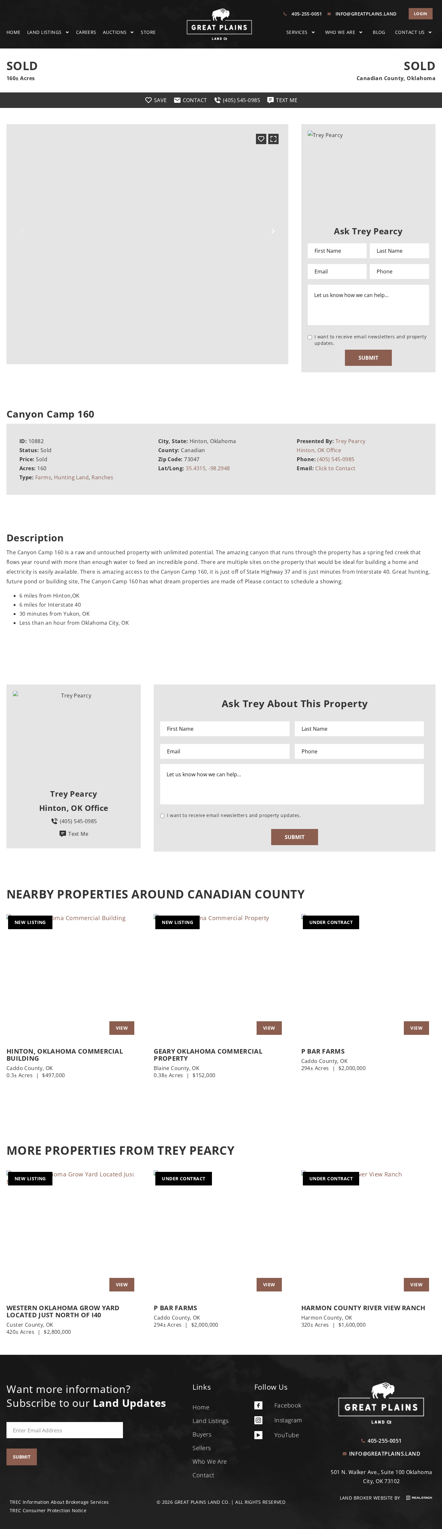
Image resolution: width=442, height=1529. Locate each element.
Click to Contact (335, 468)
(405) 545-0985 (335, 459)
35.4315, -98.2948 (208, 468)
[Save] (261, 139)
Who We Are (340, 32)
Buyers (202, 1434)
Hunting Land (71, 477)
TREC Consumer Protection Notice (48, 1510)
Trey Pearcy (351, 441)
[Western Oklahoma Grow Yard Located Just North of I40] (73, 1234)
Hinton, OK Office (319, 450)
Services (297, 32)
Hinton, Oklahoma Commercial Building (64, 1055)
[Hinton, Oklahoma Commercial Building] (73, 978)
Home (13, 32)
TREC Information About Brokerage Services (59, 1502)
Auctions (115, 32)
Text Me (78, 833)
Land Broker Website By (371, 1498)
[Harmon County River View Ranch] (368, 1234)
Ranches (102, 477)
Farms (43, 477)
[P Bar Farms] (368, 978)
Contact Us (410, 32)
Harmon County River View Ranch (363, 1307)
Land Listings (44, 32)
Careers (86, 32)
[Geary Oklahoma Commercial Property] (221, 978)
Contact (203, 1475)
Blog (379, 32)
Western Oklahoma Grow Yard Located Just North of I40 (63, 1311)
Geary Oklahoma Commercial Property (208, 1055)
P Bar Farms (323, 1051)
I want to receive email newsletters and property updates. (371, 340)
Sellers (202, 1448)
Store (148, 32)
